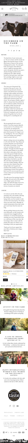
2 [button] (13, 284)
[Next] (26, 15)
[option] (14, 262)
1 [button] (11, 284)
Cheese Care (19, 412)
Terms (12, 415)
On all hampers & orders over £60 (15, 15)
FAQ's (6, 415)
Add (5, 279)
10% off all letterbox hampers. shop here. (14, 2)
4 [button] (16, 284)
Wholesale (8, 412)
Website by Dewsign (14, 427)
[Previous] (1, 15)
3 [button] (14, 284)
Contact (20, 415)
